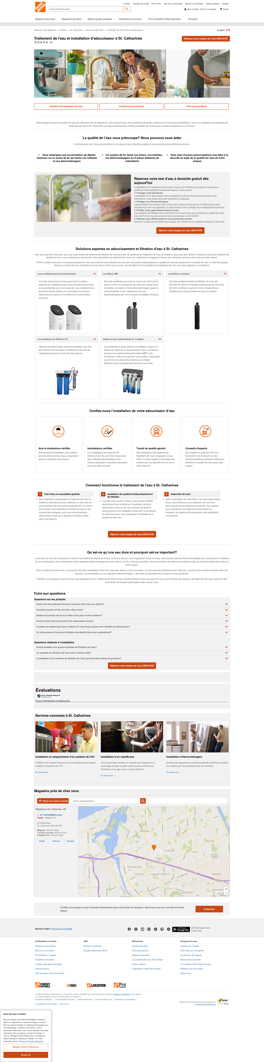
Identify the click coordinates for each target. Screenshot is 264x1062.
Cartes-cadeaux (213, 3)
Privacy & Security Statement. (31, 1041)
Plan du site (64, 1004)
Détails (42, 841)
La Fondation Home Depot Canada (195, 964)
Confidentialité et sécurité (64, 999)
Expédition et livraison (44, 959)
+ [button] (226, 889)
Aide (85, 941)
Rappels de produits (140, 955)
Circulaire (70, 841)
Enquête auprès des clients (95, 950)
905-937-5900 (52, 830)
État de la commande (173, 3)
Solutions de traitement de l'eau (66, 106)
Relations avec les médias (191, 968)
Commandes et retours (45, 941)
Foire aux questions (196, 106)
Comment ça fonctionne (131, 106)
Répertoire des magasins (45, 30)
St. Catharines (76, 30)
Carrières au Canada (189, 946)
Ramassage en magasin (45, 955)
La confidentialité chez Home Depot (147, 959)
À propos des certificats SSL (205, 1004)
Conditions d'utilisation (43, 999)
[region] (26, 1036)
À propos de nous (188, 941)
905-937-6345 (57, 835)
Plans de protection (140, 950)
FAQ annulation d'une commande (49, 973)
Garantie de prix (42, 968)
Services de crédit (141, 3)
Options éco (185, 973)
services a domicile (94, 30)
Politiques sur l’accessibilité (125, 999)
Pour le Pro (156, 3)
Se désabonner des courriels (46, 1004)
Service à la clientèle (194, 3)
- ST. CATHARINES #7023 (49, 815)
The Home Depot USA (103, 999)
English (225, 3)
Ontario (63, 30)
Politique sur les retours (45, 946)
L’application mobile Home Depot (146, 968)
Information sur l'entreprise (192, 950)
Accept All (26, 1054)
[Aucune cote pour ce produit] (42, 42)
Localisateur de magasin (191, 955)
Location (126, 3)
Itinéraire (56, 841)
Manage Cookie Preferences (26, 1046)
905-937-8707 (61, 832)
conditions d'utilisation (121, 994)
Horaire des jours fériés (190, 959)
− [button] (226, 893)
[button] (127, 9)
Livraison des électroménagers (48, 964)
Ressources (137, 941)
